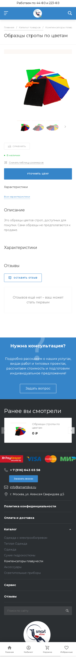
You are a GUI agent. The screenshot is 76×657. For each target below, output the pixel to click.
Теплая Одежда (15, 543)
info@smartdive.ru (23, 487)
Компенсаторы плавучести (23, 561)
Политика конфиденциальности (30, 506)
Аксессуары (12, 567)
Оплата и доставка (19, 518)
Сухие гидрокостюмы (19, 555)
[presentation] (65, 126)
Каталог (10, 529)
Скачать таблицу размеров (26, 162)
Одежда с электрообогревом (25, 538)
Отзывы (10, 596)
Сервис (10, 585)
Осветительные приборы (22, 573)
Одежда (10, 549)
